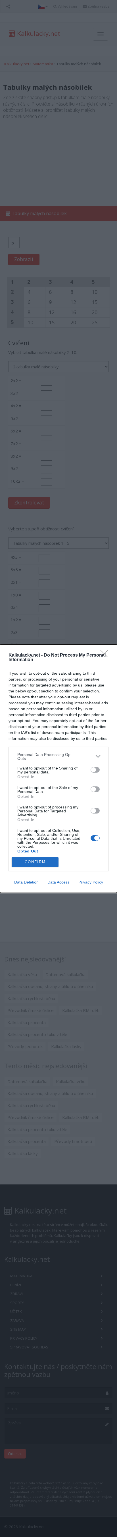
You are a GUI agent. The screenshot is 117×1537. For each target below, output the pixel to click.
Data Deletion (26, 882)
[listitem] (58, 756)
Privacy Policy (90, 882)
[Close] (106, 655)
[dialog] (58, 768)
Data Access (58, 882)
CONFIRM (35, 862)
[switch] (95, 770)
